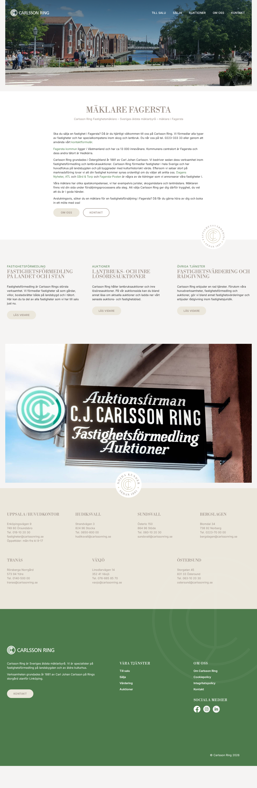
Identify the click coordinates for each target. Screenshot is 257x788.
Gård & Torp (85, 176)
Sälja (177, 13)
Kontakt (238, 13)
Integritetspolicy (204, 683)
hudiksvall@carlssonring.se (93, 536)
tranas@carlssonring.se (22, 582)
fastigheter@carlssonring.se (25, 536)
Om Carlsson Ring (205, 671)
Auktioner (197, 13)
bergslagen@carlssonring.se (218, 536)
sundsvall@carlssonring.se (155, 536)
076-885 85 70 (108, 578)
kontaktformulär (81, 142)
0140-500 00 (21, 578)
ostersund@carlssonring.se (195, 582)
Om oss (218, 13)
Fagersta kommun (65, 149)
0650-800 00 (90, 532)
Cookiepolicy (202, 677)
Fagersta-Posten (110, 176)
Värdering (126, 683)
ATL (67, 176)
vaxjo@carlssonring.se (107, 582)
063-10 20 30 (192, 578)
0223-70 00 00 (216, 532)
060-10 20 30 (152, 532)
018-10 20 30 (21, 532)
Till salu (159, 13)
